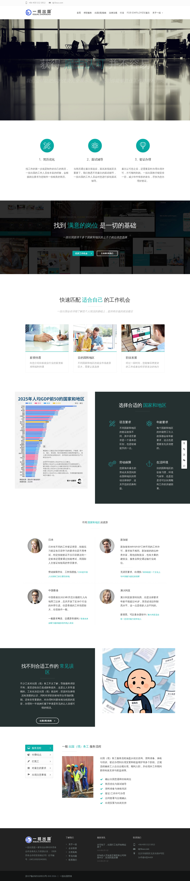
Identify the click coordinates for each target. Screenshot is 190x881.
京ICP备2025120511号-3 (37, 876)
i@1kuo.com (143, 849)
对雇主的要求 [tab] (38, 767)
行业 (122, 12)
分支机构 (73, 852)
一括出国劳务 (66, 876)
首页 (79, 12)
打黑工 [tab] (35, 761)
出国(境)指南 (100, 12)
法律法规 (113, 12)
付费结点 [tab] (36, 754)
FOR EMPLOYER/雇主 (138, 12)
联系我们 (73, 859)
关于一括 (156, 12)
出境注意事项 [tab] (38, 774)
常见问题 (73, 856)
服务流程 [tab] (36, 747)
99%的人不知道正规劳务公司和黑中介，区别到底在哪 (111, 856)
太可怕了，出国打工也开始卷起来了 (111, 845)
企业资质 (73, 848)
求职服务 (88, 12)
